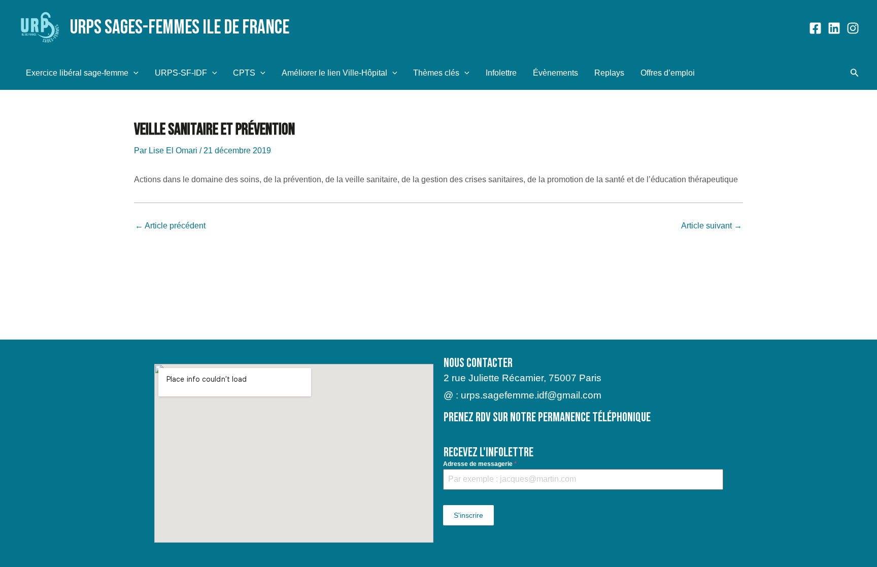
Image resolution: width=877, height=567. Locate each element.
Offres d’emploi (667, 73)
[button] (133, 73)
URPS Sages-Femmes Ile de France (179, 28)
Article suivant (711, 226)
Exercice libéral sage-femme (77, 73)
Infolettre (501, 73)
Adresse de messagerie (480, 464)
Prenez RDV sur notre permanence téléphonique (547, 417)
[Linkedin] (834, 28)
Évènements (555, 73)
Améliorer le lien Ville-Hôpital (334, 73)
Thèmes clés (436, 73)
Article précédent (170, 226)
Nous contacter (478, 363)
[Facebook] (815, 28)
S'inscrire (468, 515)
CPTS (244, 73)
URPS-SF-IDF (181, 73)
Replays (609, 73)
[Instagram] (853, 28)
